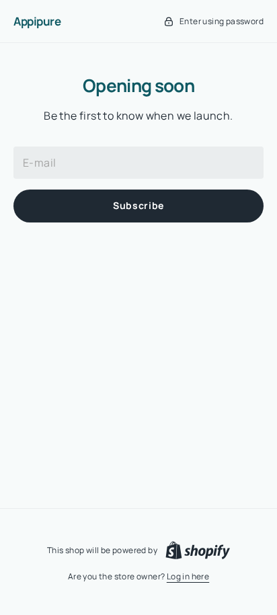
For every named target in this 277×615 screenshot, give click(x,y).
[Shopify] (197, 550)
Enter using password (222, 21)
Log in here (188, 576)
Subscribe (138, 205)
